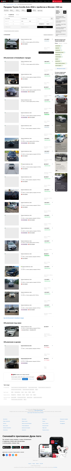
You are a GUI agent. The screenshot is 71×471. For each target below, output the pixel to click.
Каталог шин (44, 419)
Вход (66, 1)
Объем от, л (7, 23)
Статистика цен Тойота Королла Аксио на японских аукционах (60, 17)
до (13, 23)
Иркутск (27, 394)
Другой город (40, 10)
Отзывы (36, 1)
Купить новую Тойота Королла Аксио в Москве (35, 412)
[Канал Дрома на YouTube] (10, 455)
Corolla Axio (58, 86)
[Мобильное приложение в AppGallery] (25, 447)
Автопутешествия (45, 425)
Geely (22, 392)
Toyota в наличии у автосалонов (16, 399)
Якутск (23, 394)
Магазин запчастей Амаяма (26, 423)
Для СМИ (41, 463)
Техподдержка (62, 423)
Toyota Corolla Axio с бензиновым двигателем (19, 387)
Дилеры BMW (13, 397)
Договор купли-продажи (26, 427)
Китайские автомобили (7, 427)
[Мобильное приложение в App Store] (7, 447)
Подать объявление (6, 421)
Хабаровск (19, 394)
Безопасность (62, 421)
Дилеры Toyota (29, 397)
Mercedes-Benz (17, 392)
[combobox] (12, 19)
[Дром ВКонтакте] (7, 455)
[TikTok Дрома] (4, 455)
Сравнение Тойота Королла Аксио (60, 35)
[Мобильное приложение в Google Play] (16, 447)
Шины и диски (5, 425)
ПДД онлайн (44, 427)
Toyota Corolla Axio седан (32, 387)
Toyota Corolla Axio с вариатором (28, 389)
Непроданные (41, 23)
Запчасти (31, 1)
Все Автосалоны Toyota (22, 397)
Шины (45, 1)
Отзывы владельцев (25, 425)
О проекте (29, 463)
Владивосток (13, 394)
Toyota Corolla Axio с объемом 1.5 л (45, 387)
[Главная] (4, 1)
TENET (29, 392)
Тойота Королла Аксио (58, 12)
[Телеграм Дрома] (13, 455)
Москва (11, 1)
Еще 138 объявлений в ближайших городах (14, 318)
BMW (12, 392)
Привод (22, 23)
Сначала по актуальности (48, 34)
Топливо (47, 21)
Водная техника (24, 421)
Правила (37, 463)
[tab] (5, 15)
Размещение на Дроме (64, 419)
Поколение (39, 18)
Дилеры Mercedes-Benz (38, 397)
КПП (38, 21)
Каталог (41, 1)
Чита (31, 394)
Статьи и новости (45, 423)
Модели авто (35, 460)
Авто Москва (55, 467)
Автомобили (16, 1)
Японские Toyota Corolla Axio (16, 389)
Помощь (33, 463)
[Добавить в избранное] (52, 39)
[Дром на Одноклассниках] (16, 455)
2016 (22, 21)
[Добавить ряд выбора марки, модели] (52, 19)
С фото (48, 23)
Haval (26, 392)
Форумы (43, 421)
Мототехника (24, 419)
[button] (36, 389)
